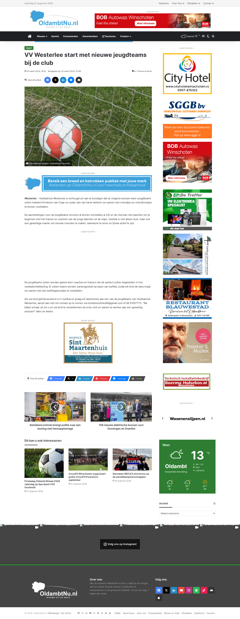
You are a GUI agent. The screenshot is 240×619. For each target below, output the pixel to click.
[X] (55, 80)
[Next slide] (212, 418)
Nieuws (41, 36)
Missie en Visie (171, 613)
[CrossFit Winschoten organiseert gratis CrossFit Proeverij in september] (88, 460)
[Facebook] (47, 80)
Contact (207, 3)
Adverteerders (90, 36)
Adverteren (129, 613)
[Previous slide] (162, 418)
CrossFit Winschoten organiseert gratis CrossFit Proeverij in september (87, 476)
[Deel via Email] (79, 80)
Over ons (177, 3)
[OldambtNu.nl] (54, 18)
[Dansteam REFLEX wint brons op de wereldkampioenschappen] (132, 460)
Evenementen (70, 36)
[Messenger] (71, 80)
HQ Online (66, 613)
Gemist (55, 36)
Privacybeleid (155, 613)
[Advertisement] (88, 257)
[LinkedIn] (63, 80)
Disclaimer (192, 3)
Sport (29, 48)
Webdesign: (54, 613)
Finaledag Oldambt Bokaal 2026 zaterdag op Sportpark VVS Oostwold (42, 484)
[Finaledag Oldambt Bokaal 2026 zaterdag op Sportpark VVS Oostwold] (44, 463)
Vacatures (164, 3)
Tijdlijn (117, 613)
